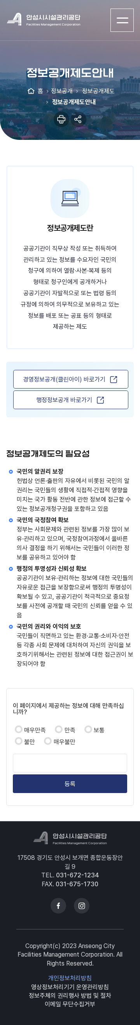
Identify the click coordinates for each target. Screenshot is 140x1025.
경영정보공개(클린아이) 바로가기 (64, 379)
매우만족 (35, 730)
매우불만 (64, 742)
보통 (99, 730)
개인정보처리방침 (70, 978)
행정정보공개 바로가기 (64, 400)
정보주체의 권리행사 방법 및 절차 (70, 995)
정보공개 (62, 91)
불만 (29, 742)
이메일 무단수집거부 (70, 1004)
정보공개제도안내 (73, 102)
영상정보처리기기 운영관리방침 (70, 987)
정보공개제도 (97, 91)
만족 (70, 730)
